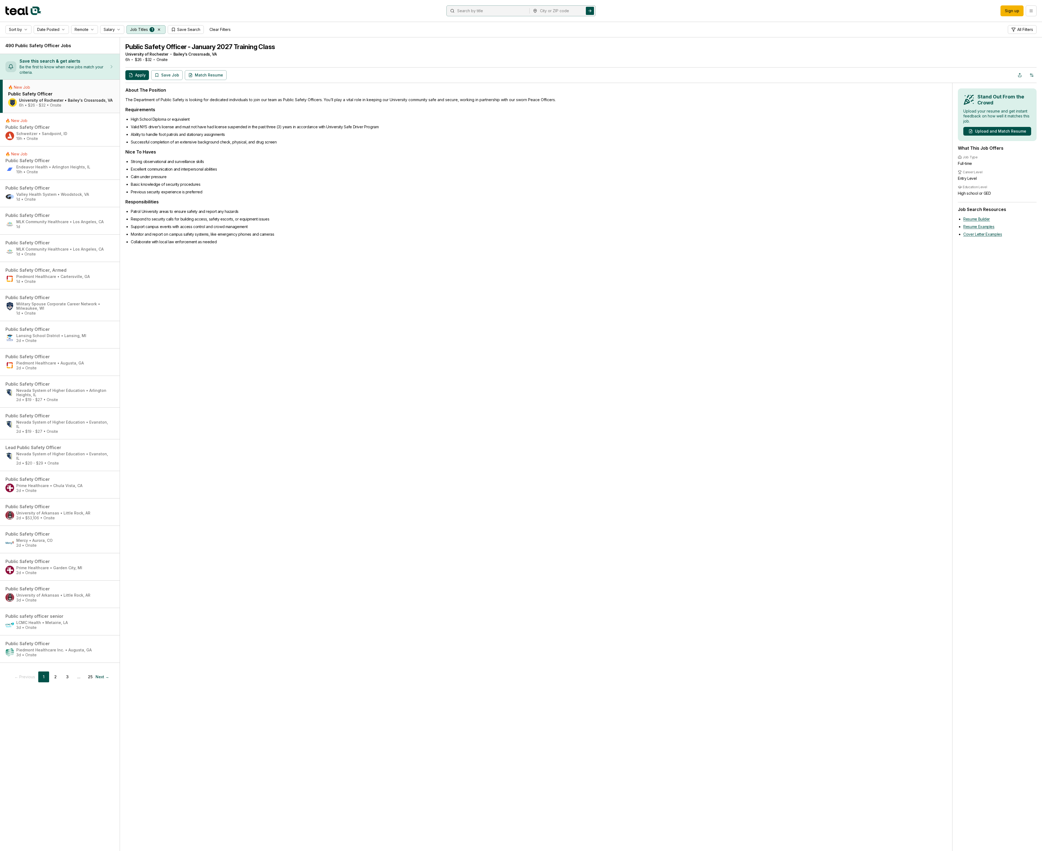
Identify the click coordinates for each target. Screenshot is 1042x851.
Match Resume (209, 75)
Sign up (1012, 10)
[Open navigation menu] (1031, 10)
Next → (102, 676)
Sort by (15, 29)
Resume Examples (979, 226)
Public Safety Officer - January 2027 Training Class (200, 47)
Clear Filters (220, 29)
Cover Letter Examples (982, 234)
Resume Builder (976, 219)
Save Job (170, 75)
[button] (159, 30)
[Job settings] (1032, 75)
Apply (140, 75)
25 (90, 676)
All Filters (1025, 29)
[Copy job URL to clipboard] (1020, 75)
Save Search (188, 29)
